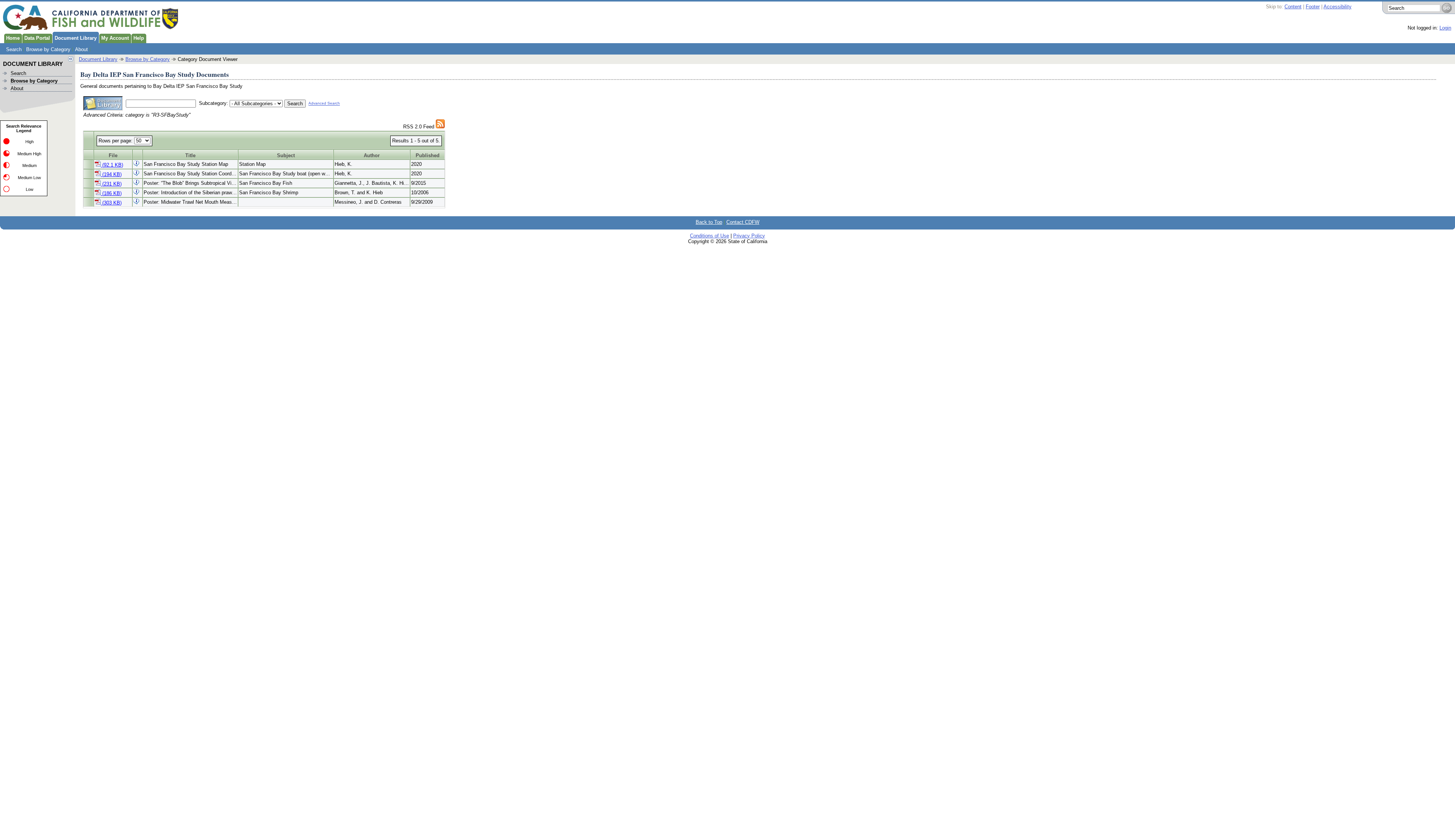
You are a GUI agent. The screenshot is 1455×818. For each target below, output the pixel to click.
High (29, 141)
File (113, 155)
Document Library (76, 38)
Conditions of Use (709, 236)
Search (14, 49)
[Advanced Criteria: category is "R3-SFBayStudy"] (440, 127)
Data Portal (37, 38)
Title (190, 155)
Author (372, 155)
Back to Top (709, 222)
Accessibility (1338, 6)
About (81, 49)
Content (1293, 6)
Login (1445, 28)
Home (13, 38)
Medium (29, 165)
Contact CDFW (742, 222)
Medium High (29, 153)
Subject (286, 155)
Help (138, 38)
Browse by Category (48, 49)
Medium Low (29, 177)
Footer (1313, 6)
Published (428, 155)
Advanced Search (324, 103)
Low (29, 189)
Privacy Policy (749, 236)
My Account (115, 38)
